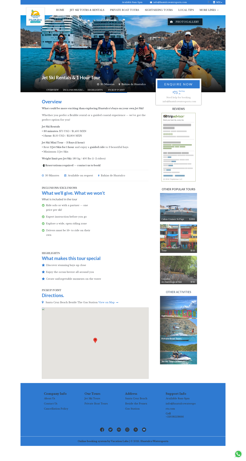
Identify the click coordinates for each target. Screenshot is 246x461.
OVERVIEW (52, 90)
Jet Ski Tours (92, 398)
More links (208, 10)
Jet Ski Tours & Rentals (87, 10)
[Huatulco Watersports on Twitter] (110, 430)
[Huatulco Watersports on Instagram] (127, 430)
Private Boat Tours (124, 10)
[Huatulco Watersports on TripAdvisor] (119, 430)
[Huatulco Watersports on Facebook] (102, 430)
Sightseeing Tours (159, 10)
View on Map (106, 302)
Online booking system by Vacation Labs (103, 441)
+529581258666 (175, 416)
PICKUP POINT (116, 90)
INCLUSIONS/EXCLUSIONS (73, 90)
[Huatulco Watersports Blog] (136, 430)
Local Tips (186, 10)
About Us (49, 398)
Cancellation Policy (56, 408)
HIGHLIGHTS (95, 90)
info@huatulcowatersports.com (170, 2)
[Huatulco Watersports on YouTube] (144, 430)
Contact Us (50, 403)
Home (60, 10)
